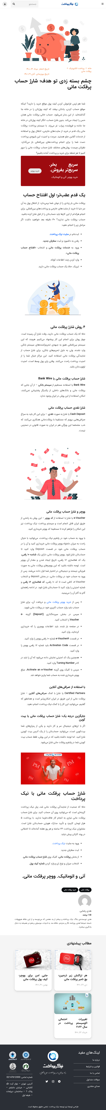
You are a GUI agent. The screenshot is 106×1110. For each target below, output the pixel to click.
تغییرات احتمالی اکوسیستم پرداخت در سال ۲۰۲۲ (72, 1023)
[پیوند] (70, 4)
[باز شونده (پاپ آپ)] (103, 4)
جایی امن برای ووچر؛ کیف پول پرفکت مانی (33, 977)
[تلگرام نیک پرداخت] (59, 1081)
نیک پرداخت (59, 843)
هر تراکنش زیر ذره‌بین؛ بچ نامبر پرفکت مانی (72, 977)
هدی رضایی (85, 911)
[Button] (4, 4)
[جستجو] (14, 4)
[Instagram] (53, 1081)
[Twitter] (47, 1081)
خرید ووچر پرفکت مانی (59, 602)
